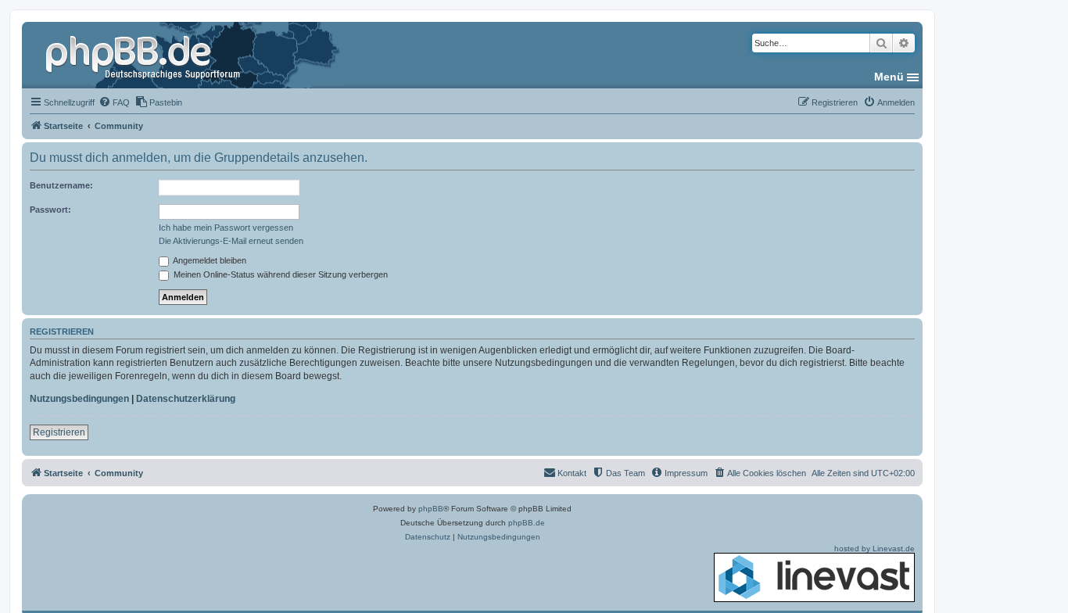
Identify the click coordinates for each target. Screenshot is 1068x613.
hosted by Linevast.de (874, 548)
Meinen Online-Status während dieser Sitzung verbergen (279, 274)
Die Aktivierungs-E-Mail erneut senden (231, 241)
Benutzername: (61, 185)
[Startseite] (145, 55)
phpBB (430, 508)
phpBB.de (526, 522)
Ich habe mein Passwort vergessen (226, 227)
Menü (889, 76)
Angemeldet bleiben (208, 260)
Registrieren (59, 432)
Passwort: (50, 209)
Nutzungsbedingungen (79, 398)
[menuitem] (114, 102)
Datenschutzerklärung (185, 398)
